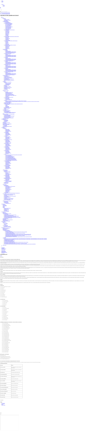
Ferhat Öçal (7, 41)
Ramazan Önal (7, 47)
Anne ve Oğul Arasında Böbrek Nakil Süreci (9, 241)
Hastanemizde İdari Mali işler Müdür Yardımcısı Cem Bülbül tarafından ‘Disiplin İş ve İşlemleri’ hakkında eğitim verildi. (18, 234)
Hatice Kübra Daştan (6, 211)
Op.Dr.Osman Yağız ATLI (8, 26)
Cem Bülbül (7, 35)
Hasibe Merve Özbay (6, 210)
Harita (5, 224)
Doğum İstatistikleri (6, 196)
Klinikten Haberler (8, 133)
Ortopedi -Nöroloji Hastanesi (7, 64)
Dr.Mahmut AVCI (7, 29)
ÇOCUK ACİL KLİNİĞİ (8, 155)
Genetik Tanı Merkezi (6, 182)
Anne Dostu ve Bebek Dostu (7, 197)
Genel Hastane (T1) (6, 76)
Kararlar (6, 105)
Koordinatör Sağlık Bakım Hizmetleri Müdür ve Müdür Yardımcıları (11, 36)
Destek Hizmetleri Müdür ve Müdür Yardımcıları (11, 51)
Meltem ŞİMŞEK (7, 190)
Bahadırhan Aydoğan (8, 45)
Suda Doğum (5, 195)
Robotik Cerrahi (6, 183)
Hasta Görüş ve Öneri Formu (7, 226)
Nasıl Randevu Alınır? (5, 220)
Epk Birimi (7, 91)
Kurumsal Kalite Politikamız (7, 110)
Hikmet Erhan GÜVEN (8, 203)
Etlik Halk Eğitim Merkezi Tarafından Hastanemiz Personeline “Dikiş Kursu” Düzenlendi (15, 235)
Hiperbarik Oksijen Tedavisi (7, 171)
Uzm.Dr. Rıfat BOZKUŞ (8, 27)
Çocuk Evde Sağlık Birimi (8, 181)
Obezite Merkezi (6, 170)
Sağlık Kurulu (5, 88)
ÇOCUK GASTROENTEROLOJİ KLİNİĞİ (10, 158)
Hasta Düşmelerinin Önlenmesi (6, 228)
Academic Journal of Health (7, 103)
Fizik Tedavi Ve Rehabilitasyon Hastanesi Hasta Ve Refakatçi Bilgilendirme (12, 217)
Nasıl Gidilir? (5, 121)
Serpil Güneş (7, 42)
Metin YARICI (7, 191)
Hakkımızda (4, 204)
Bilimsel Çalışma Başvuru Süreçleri (9, 97)
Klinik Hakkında (6, 120)
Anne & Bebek (4, 193)
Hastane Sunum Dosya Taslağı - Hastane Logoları (11, 95)
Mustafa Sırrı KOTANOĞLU (7, 208)
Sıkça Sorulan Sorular (8, 172)
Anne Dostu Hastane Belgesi (7, 115)
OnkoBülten (5, 125)
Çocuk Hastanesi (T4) (6, 78)
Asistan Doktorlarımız (8, 162)
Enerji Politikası (6, 20)
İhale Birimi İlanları (8, 84)
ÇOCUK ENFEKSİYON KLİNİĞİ (9, 157)
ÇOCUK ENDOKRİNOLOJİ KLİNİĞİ (10, 156)
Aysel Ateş (7, 43)
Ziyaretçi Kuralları (6, 214)
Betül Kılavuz (7, 37)
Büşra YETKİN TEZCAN (8, 187)
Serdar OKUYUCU (8, 48)
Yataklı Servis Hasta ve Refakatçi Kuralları (8, 215)
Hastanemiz (4, 18)
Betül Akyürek (7, 44)
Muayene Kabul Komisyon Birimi (8, 87)
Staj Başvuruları (7, 98)
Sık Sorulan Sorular (6, 109)
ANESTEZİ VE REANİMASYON (8, 139)
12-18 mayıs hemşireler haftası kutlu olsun (10, 233)
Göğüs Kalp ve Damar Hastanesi (7, 53)
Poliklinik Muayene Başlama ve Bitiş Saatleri (8, 219)
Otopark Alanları (6, 225)
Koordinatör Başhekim (8, 22)
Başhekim (7, 50)
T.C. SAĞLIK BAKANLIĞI (5, 13)
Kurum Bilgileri (7, 106)
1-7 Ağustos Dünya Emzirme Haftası (9, 232)
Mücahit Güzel (7, 46)
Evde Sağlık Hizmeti (6, 180)
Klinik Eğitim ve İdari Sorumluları (9, 92)
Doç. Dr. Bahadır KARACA (9, 24)
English (2, 1)
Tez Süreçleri (7, 96)
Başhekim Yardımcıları (8, 54)
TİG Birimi (5, 85)
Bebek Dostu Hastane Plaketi (7, 117)
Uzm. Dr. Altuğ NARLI (8, 28)
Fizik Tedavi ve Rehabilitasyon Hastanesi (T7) (9, 80)
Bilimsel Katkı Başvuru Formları (7, 107)
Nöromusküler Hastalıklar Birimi (7, 178)
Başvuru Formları (7, 104)
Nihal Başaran (7, 39)
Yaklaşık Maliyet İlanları (8, 83)
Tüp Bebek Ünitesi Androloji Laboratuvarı (8, 198)
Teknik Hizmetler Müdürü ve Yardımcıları (10, 74)
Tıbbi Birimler (3, 127)
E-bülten (5, 237)
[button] (3, 4)
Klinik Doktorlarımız (8, 130)
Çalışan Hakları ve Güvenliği (7, 86)
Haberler (4, 206)
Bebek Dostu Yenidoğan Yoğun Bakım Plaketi (9, 116)
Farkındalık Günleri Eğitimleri (9, 99)
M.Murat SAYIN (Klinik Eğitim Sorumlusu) (10, 186)
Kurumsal (3, 17)
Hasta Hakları (4, 212)
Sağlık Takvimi (4, 245)
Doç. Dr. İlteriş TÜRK (8, 25)
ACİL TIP (5, 128)
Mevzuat (5, 108)
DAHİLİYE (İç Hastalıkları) (7, 165)
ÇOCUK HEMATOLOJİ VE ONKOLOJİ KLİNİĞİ (11, 160)
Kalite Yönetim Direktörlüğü (7, 111)
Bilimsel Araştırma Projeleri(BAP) (8, 102)
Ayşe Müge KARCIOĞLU (8, 189)
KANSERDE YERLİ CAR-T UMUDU (8, 240)
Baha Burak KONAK (8, 188)
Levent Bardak (7, 30)
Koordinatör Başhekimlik (5, 21)
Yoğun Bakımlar (4, 184)
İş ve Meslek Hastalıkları (7, 175)
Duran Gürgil (7, 33)
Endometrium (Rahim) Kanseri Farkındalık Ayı (9, 239)
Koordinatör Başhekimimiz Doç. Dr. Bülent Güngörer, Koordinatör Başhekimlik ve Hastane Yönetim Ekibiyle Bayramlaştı (19, 236)
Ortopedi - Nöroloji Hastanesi (6, 124)
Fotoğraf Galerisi (5, 229)
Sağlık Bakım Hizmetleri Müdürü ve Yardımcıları (11, 52)
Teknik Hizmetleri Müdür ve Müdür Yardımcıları (11, 56)
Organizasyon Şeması (5, 75)
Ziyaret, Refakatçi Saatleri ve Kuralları (7, 213)
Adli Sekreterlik (6, 89)
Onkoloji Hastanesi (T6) (6, 79)
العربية (3, 6)
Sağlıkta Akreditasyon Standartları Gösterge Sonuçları (10, 112)
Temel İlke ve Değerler (6, 19)
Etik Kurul (5, 100)
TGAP (3, 113)
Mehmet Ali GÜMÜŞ (6, 209)
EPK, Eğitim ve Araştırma (5, 90)
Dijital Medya (3, 227)
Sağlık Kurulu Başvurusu (5, 218)
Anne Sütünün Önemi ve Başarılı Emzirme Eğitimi (9, 194)
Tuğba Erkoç (7, 34)
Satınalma (5, 82)
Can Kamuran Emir (8, 38)
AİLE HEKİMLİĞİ (6, 132)
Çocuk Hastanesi (5, 123)
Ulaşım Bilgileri (6, 223)
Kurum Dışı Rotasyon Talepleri (9, 93)
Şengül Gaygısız (7, 31)
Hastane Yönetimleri (5, 49)
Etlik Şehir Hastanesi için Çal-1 (9, 231)
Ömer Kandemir (7, 32)
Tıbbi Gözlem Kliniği (5, 119)
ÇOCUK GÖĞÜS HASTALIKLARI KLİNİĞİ (11, 159)
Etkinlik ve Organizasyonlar (7, 230)
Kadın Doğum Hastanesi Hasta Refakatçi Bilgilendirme (10, 216)
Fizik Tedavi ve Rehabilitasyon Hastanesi (8, 71)
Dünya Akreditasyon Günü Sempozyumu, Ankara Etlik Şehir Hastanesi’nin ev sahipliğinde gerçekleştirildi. (15, 243)
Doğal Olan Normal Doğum (7, 199)
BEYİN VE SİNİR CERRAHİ (7, 143)
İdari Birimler (4, 81)
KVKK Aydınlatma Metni (5, 118)
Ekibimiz (4, 207)
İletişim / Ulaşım (3, 221)
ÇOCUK (5, 154)
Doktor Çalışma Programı (8, 145)
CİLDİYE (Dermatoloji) (6, 150)
